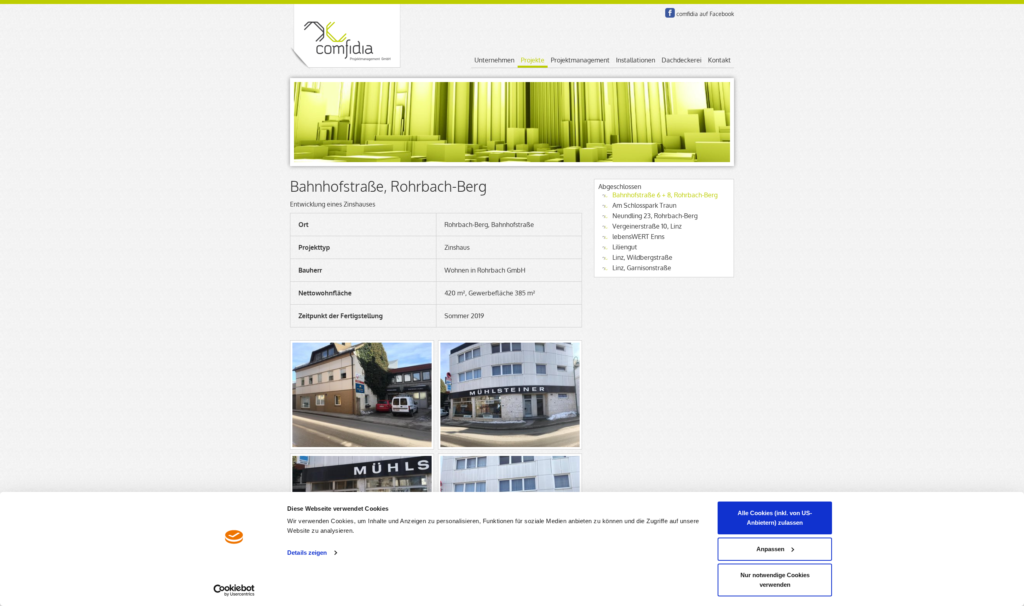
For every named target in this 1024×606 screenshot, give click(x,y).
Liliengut (624, 247)
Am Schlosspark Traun (644, 205)
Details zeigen (307, 552)
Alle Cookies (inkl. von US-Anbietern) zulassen (775, 518)
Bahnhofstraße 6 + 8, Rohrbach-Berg (665, 195)
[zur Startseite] (345, 37)
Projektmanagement (580, 60)
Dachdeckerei (682, 60)
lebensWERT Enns (638, 237)
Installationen (635, 60)
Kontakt (719, 60)
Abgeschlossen (619, 187)
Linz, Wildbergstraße (642, 257)
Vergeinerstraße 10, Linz (647, 226)
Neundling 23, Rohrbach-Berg (655, 216)
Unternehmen (494, 60)
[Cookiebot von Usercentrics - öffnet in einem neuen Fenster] (234, 590)
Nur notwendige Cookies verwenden (775, 580)
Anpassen (770, 549)
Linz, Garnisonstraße (641, 268)
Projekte (532, 60)
